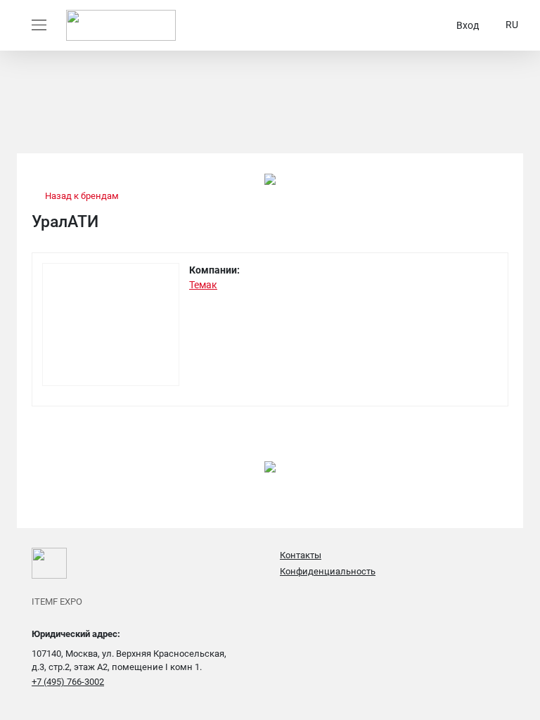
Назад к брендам (81, 196)
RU (512, 24)
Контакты (300, 555)
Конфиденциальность (327, 571)
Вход (467, 25)
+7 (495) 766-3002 (68, 681)
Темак (203, 284)
